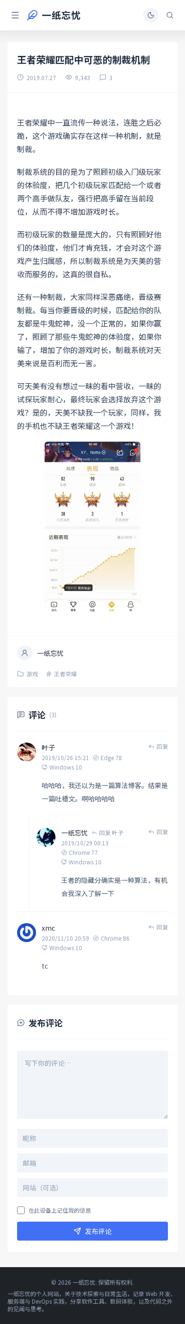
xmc (48, 928)
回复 (162, 746)
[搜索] (169, 15)
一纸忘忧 (74, 832)
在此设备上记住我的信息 (59, 1210)
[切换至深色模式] (150, 15)
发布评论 (98, 1231)
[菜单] (15, 15)
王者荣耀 (65, 674)
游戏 (32, 674)
